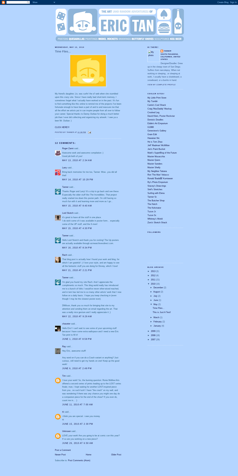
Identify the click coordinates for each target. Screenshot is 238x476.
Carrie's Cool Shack (156, 105)
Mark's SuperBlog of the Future (162, 153)
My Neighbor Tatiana (157, 171)
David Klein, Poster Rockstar (161, 116)
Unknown (66, 431)
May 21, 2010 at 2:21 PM (77, 270)
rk (63, 412)
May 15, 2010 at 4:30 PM (77, 228)
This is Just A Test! (162, 312)
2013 (153, 271)
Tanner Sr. (152, 197)
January (157, 326)
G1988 (150, 127)
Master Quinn (153, 160)
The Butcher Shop (155, 200)
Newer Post (60, 454)
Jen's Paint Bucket (156, 149)
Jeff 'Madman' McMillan (158, 145)
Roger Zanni (68, 148)
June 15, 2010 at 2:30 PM (77, 424)
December (158, 287)
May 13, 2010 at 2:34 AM (77, 160)
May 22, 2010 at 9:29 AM (77, 316)
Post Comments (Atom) (79, 460)
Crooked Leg (153, 112)
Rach (64, 255)
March (156, 317)
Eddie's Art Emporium (157, 123)
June (156, 300)
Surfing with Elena (155, 193)
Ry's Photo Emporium (157, 182)
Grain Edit (152, 134)
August (157, 292)
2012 (153, 275)
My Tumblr (152, 101)
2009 (153, 331)
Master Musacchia (156, 156)
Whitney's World (155, 219)
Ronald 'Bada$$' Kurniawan (160, 178)
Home (88, 454)
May (155, 304)
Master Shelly (153, 167)
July (155, 296)
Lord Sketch (68, 213)
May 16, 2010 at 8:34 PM (77, 247)
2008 (153, 335)
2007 (153, 339)
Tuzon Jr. (151, 211)
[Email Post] (88, 132)
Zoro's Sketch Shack (157, 222)
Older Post (116, 454)
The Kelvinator (154, 208)
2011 (153, 279)
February (157, 321)
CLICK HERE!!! (62, 127)
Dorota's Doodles (155, 119)
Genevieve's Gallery (156, 130)
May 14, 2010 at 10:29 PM (77, 179)
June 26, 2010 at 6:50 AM (77, 443)
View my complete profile (161, 85)
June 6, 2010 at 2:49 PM (77, 368)
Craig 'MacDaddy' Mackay (159, 108)
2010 (153, 284)
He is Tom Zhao (154, 142)
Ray (64, 346)
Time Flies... (63, 51)
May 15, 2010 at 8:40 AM (77, 206)
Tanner (65, 187)
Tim (64, 376)
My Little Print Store (156, 98)
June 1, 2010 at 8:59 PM (77, 339)
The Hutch (152, 204)
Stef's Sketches (154, 189)
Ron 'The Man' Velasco (158, 175)
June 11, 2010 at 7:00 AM (77, 404)
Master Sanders (154, 164)
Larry (64, 167)
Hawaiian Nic (153, 138)
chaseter (66, 323)
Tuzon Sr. (152, 215)
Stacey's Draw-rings (156, 186)
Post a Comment (63, 450)
